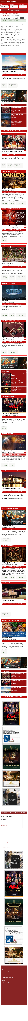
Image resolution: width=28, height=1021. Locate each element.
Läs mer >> (4, 825)
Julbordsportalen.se (8, 1)
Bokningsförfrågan (12, 74)
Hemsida (20, 74)
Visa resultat (14, 10)
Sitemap (3, 980)
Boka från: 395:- (11, 304)
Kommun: (12, 4)
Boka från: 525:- (11, 229)
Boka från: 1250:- (11, 454)
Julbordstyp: (21, 4)
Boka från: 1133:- (11, 154)
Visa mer (4, 74)
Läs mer (4, 154)
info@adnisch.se (9, 977)
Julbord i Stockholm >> (8, 842)
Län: (1, 4)
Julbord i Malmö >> (7, 847)
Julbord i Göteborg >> (8, 845)
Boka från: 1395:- (11, 417)
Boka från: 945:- (11, 641)
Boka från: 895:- (11, 192)
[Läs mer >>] (11, 713)
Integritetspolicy (5, 982)
